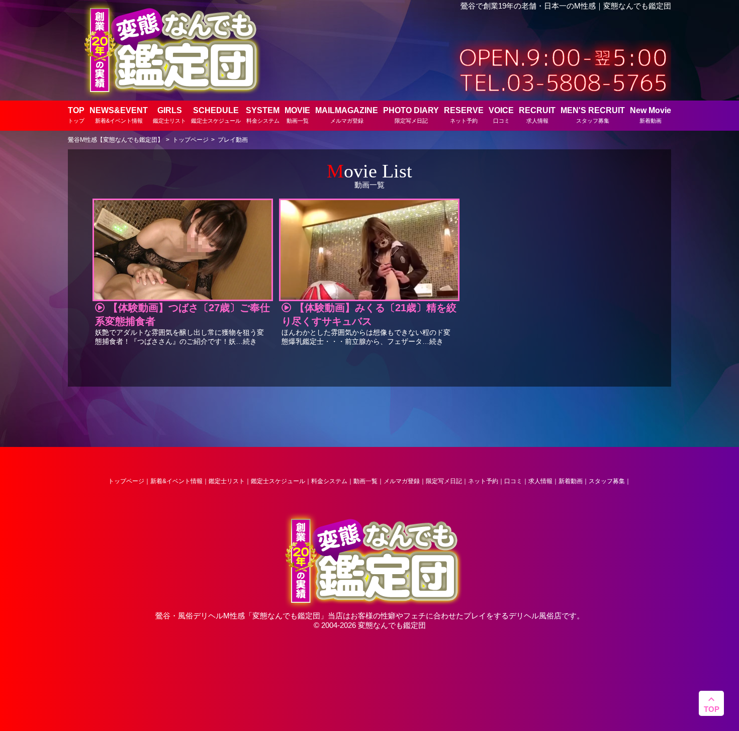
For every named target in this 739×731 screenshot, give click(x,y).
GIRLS (169, 115)
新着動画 (571, 481)
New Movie (650, 115)
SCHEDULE (216, 115)
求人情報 (540, 481)
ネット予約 (483, 481)
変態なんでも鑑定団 (286, 615)
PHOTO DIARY (411, 115)
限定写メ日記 (444, 481)
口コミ (513, 481)
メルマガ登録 (402, 481)
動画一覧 (365, 481)
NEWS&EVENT (118, 115)
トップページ (126, 481)
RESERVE (464, 115)
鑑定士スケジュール (278, 481)
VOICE (501, 115)
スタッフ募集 (607, 481)
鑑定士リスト (227, 481)
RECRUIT (537, 115)
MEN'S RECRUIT (593, 115)
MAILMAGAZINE (346, 115)
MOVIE (297, 115)
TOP (76, 115)
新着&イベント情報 (176, 481)
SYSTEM (263, 115)
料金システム (329, 481)
